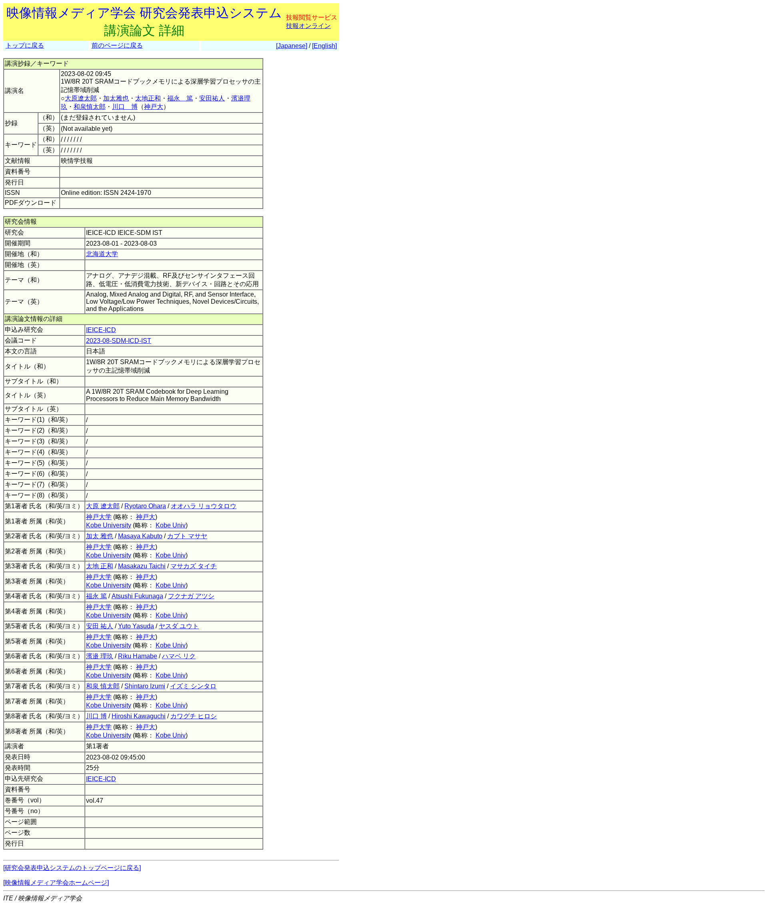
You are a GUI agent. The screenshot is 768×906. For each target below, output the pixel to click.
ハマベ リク (179, 656)
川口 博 (125, 106)
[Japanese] (291, 45)
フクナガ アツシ (191, 596)
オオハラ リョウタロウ (203, 506)
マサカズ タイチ (193, 566)
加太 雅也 (99, 536)
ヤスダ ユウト (179, 626)
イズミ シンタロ (193, 686)
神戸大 (153, 106)
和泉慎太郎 (90, 106)
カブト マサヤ (187, 536)
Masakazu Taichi (142, 566)
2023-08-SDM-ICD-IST (118, 340)
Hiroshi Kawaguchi (139, 716)
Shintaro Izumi (144, 686)
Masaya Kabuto (140, 536)
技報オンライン (308, 25)
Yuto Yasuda (136, 626)
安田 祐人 (99, 626)
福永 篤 (180, 98)
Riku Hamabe (137, 656)
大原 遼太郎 (103, 506)
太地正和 (148, 98)
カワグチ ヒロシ (193, 716)
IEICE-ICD (101, 330)
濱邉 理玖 (99, 656)
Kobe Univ (171, 525)
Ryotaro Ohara (145, 506)
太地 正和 (99, 566)
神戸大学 (99, 516)
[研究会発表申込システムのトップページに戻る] (72, 867)
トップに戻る (25, 45)
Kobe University (108, 525)
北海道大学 (102, 254)
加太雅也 (116, 98)
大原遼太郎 (81, 98)
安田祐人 (212, 98)
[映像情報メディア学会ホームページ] (56, 882)
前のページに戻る (117, 45)
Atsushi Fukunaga (137, 596)
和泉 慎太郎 (103, 686)
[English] (324, 45)
